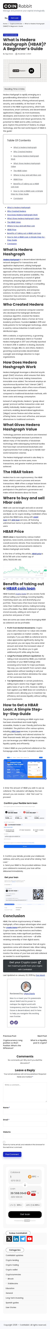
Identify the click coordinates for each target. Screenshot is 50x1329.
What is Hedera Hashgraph (25, 147)
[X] (9, 1239)
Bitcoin (11, 1279)
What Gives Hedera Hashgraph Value (23, 218)
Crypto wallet (12, 1270)
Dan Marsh (40, 975)
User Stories (11, 1307)
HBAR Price (18, 179)
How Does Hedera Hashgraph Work (22, 215)
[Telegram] (23, 1239)
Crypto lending (12, 1260)
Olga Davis (29, 993)
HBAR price (36, 554)
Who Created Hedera (22, 151)
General (9, 1293)
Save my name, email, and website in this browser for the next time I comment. (23, 1145)
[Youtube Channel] (29, 1239)
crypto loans (20, 594)
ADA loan (15, 520)
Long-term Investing (14, 1298)
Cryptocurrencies (10, 35)
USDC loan (15, 731)
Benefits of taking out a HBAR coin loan (24, 233)
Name (6, 1107)
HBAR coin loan (20, 588)
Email (6, 1120)
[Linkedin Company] (16, 1239)
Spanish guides (12, 1303)
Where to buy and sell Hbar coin (27, 175)
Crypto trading (12, 1265)
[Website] (16, 1022)
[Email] (12, 1022)
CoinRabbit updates (14, 1255)
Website (7, 1132)
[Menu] (6, 18)
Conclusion (18, 198)
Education (10, 1288)
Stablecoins (13, 1283)
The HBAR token (20, 171)
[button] (14, 18)
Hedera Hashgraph (11, 259)
